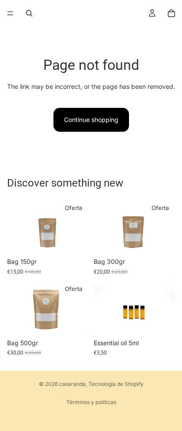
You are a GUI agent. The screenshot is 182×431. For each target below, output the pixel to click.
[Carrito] (171, 13)
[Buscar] (29, 13)
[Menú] (10, 13)
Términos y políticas (91, 402)
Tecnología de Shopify (116, 384)
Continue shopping (91, 119)
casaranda (72, 384)
